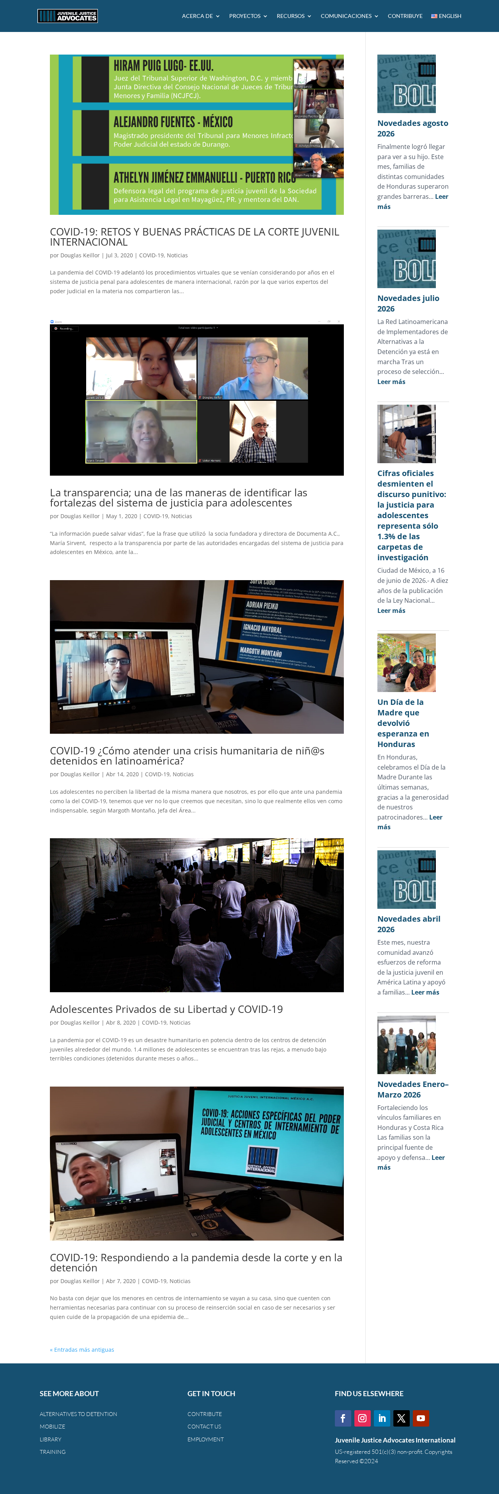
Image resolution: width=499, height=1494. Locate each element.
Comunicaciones (346, 15)
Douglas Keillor (80, 255)
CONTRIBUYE (405, 15)
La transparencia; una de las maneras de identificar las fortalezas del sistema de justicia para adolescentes (178, 497)
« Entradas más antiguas (82, 1349)
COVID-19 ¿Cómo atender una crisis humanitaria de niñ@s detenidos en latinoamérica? (187, 755)
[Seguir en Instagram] (362, 1418)
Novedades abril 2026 (409, 924)
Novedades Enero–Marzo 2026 (413, 1089)
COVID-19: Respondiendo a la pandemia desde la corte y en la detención (196, 1262)
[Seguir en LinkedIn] (382, 1418)
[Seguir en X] (401, 1418)
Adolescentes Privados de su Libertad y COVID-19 (166, 1009)
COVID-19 (151, 255)
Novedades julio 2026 (408, 303)
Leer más (391, 381)
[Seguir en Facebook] (343, 1418)
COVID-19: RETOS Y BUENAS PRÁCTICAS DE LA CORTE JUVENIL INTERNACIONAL (195, 237)
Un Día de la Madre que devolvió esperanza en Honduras (403, 723)
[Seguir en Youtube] (421, 1418)
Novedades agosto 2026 (412, 128)
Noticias (177, 255)
